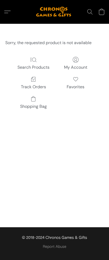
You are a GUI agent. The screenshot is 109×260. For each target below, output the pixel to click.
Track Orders (33, 87)
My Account (75, 67)
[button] (54, 12)
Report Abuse (54, 247)
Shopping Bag (33, 106)
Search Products (33, 67)
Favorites (75, 87)
